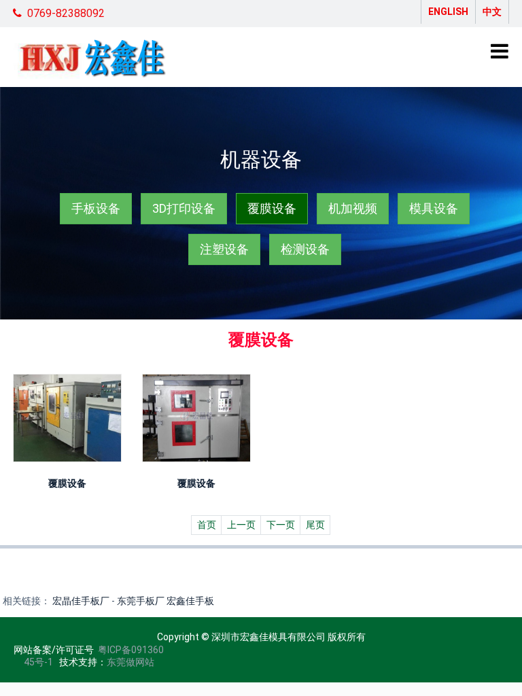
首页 (206, 524)
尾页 (315, 524)
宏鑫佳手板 (190, 600)
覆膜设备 (67, 483)
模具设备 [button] (433, 208)
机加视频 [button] (352, 208)
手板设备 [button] (95, 208)
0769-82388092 (66, 13)
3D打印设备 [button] (183, 208)
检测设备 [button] (305, 249)
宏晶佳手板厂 (80, 600)
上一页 (241, 524)
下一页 (280, 524)
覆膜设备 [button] (271, 208)
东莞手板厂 (140, 600)
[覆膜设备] (67, 418)
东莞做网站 (130, 662)
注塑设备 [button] (224, 249)
